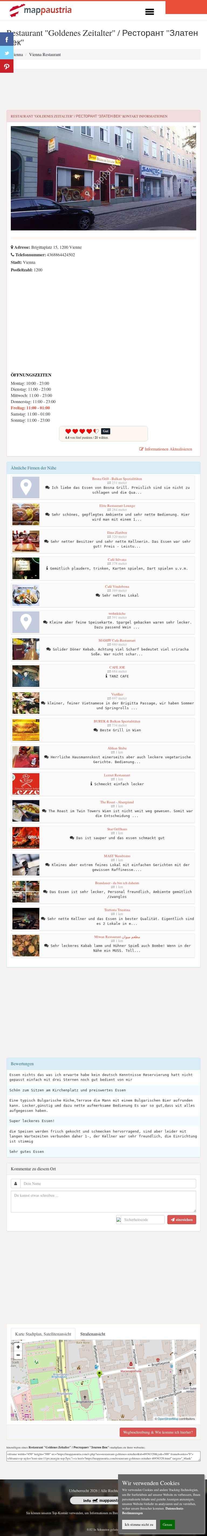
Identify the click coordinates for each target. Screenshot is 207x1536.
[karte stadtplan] (41, 10)
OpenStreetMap (168, 1418)
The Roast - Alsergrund (117, 802)
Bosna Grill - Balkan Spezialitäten (117, 478)
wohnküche (117, 613)
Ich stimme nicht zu (139, 1524)
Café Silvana (117, 559)
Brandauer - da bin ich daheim (117, 882)
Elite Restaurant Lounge (117, 505)
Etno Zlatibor (117, 532)
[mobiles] (149, 11)
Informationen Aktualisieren (168, 449)
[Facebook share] (6, 39)
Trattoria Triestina (117, 909)
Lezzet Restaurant (117, 775)
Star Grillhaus (117, 828)
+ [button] (18, 1347)
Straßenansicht (92, 1334)
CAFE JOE (117, 667)
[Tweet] (6, 52)
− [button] (18, 1355)
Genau (167, 1524)
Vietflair (117, 694)
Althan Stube (117, 748)
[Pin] (6, 66)
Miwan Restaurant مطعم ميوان (117, 936)
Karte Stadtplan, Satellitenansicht (43, 1334)
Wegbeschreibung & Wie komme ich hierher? (158, 1432)
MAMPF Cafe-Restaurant (117, 640)
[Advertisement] (103, 90)
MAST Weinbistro (117, 855)
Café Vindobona (117, 586)
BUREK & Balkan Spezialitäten (117, 721)
